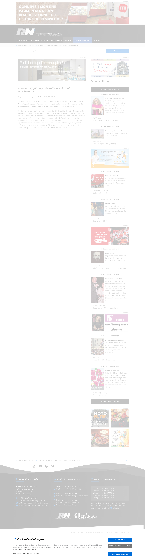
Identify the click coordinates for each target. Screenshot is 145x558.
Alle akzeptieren (120, 540)
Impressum (16, 553)
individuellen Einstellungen (27, 549)
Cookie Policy (35, 553)
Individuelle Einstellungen (120, 554)
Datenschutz (25, 553)
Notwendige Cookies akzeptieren (119, 546)
